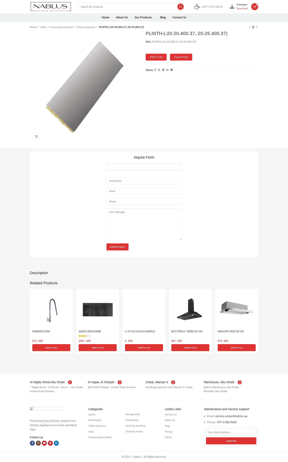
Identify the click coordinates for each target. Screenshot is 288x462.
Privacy (169, 431)
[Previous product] (250, 27)
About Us (170, 420)
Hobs (91, 431)
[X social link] (159, 70)
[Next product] (256, 27)
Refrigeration (133, 414)
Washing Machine (136, 425)
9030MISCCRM (41, 331)
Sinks (43, 27)
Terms (168, 437)
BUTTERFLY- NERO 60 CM (186, 331)
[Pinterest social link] (163, 70)
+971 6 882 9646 (226, 422)
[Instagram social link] (38, 443)
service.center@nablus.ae (231, 416)
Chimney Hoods (134, 431)
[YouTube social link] (44, 443)
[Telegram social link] (172, 70)
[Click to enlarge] (36, 136)
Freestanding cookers (100, 437)
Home (33, 27)
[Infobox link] (208, 7)
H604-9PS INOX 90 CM (231, 331)
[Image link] (46, 410)
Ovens (91, 414)
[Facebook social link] (155, 70)
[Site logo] (51, 6)
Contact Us (171, 414)
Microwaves (95, 420)
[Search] (180, 7)
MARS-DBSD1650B (90, 331)
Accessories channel (61, 27)
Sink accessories (86, 27)
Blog (167, 425)
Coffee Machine (97, 425)
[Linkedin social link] (168, 70)
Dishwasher (132, 420)
